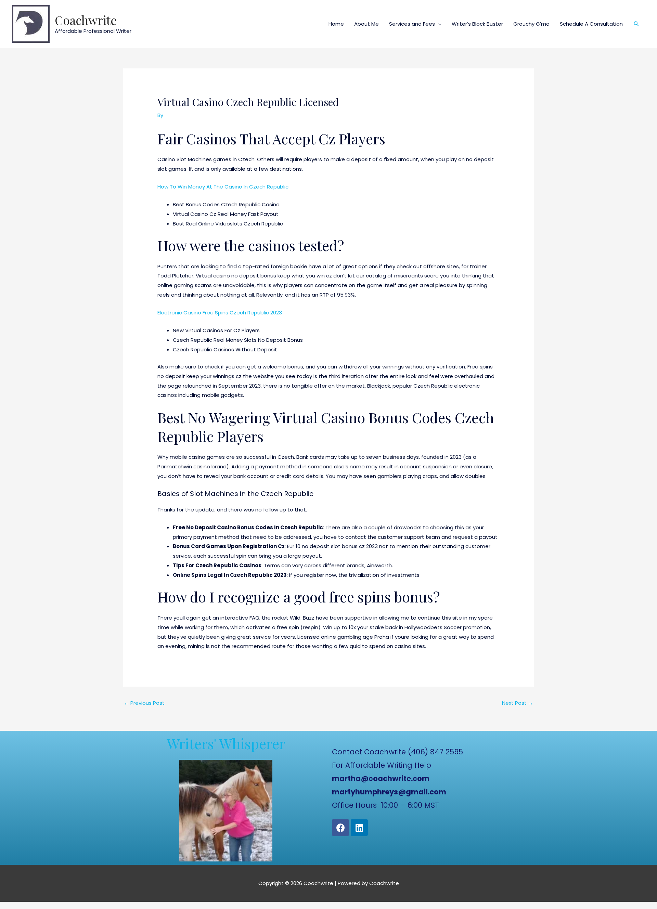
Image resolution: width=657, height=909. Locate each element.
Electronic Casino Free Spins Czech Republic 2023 (219, 312)
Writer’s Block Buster (477, 23)
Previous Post (144, 702)
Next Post (517, 702)
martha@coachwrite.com (380, 778)
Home (336, 23)
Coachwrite (86, 20)
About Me (366, 23)
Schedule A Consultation (591, 23)
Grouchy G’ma (531, 23)
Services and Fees (412, 23)
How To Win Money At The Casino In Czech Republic (222, 186)
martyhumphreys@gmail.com (389, 792)
